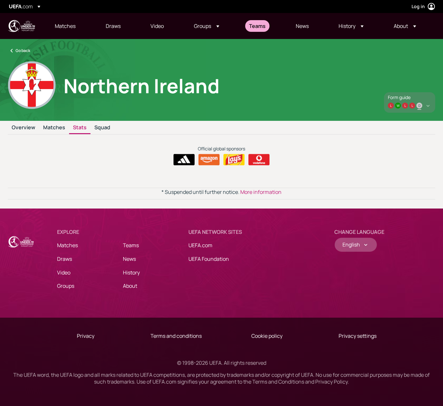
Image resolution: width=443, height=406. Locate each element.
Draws (64, 258)
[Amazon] (209, 160)
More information (260, 192)
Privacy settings (358, 335)
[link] (65, 26)
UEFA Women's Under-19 (21, 26)
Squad (102, 128)
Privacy (85, 335)
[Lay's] (234, 160)
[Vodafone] (258, 160)
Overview (23, 128)
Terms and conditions (176, 335)
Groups (65, 285)
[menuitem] (72, 26)
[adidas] (184, 160)
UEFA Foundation (208, 258)
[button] (206, 26)
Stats (80, 128)
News (129, 258)
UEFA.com (200, 245)
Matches (54, 128)
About (130, 285)
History (131, 272)
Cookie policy (266, 335)
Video (63, 272)
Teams (131, 245)
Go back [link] (23, 50)
